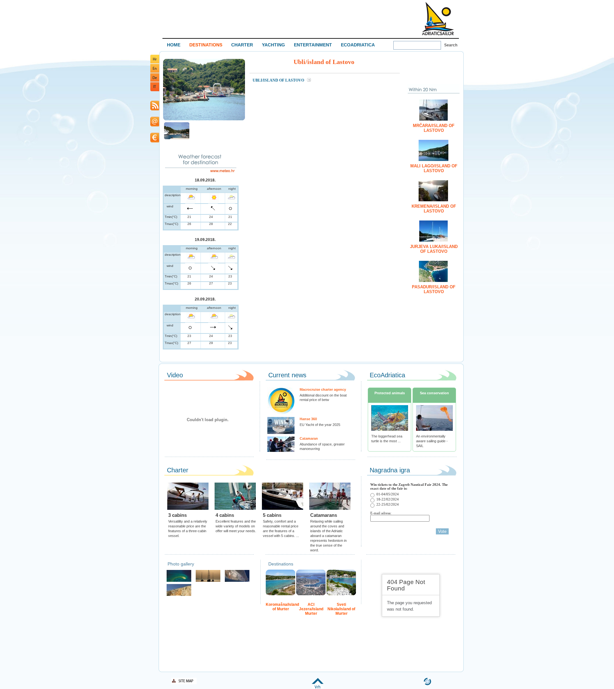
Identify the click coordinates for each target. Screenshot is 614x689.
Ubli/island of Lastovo (279, 80)
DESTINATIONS (205, 44)
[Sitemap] (184, 683)
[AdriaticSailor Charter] (208, 581)
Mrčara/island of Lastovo (433, 128)
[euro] (154, 141)
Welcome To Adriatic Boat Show (437, 18)
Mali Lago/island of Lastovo (433, 168)
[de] (154, 80)
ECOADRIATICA (358, 44)
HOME (173, 44)
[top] (318, 687)
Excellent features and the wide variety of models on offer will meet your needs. (236, 526)
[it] (154, 90)
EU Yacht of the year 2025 (320, 425)
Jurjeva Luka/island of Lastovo (434, 249)
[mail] (154, 125)
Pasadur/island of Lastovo (433, 289)
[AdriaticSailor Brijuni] (179, 581)
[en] (154, 71)
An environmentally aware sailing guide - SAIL (432, 441)
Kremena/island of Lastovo (434, 208)
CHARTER (242, 44)
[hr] (154, 62)
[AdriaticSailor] (237, 581)
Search (450, 45)
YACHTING (273, 44)
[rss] (154, 109)
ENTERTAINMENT (313, 44)
